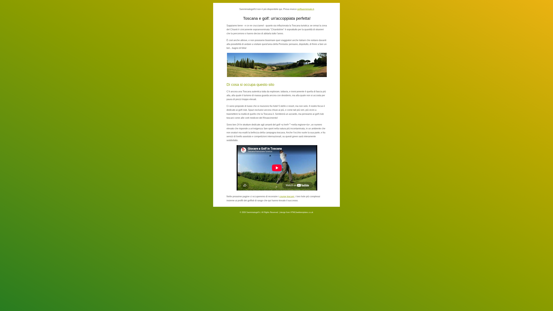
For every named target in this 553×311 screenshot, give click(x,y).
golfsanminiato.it (305, 9)
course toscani (286, 196)
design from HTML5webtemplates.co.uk (296, 212)
